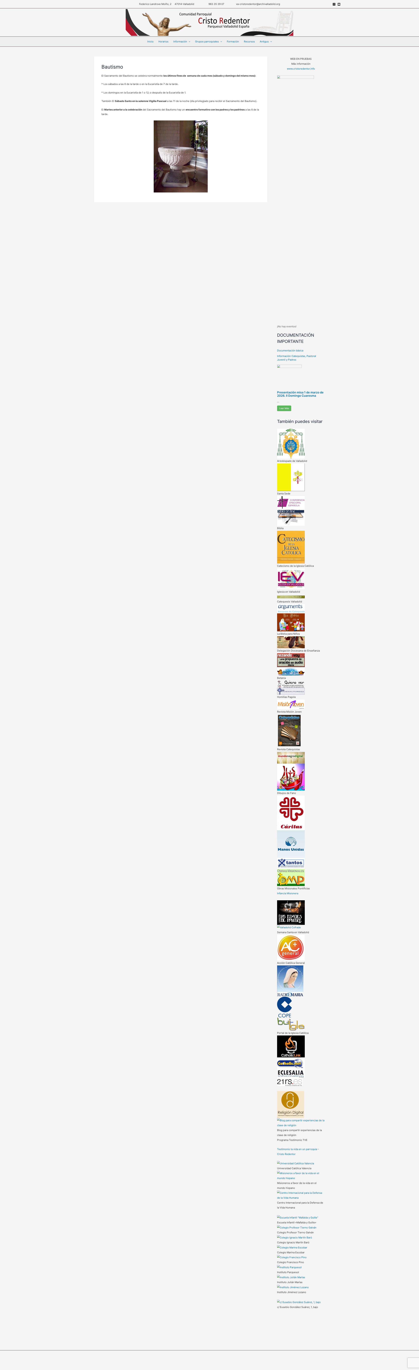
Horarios (163, 41)
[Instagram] (334, 4)
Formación (233, 41)
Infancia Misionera (287, 893)
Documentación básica (290, 350)
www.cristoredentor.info (301, 68)
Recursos (249, 41)
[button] (188, 41)
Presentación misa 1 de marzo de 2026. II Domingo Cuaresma (300, 394)
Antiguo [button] (264, 41)
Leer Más (284, 408)
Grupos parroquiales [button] (207, 41)
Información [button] (180, 41)
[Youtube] (338, 4)
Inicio (150, 41)
